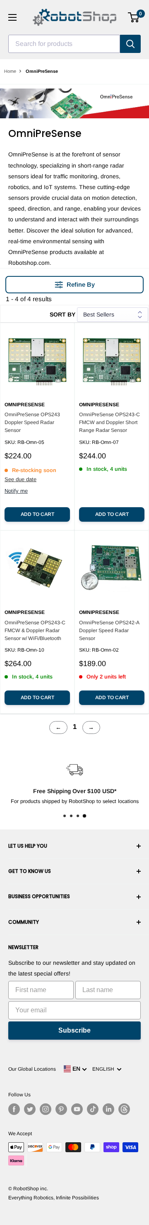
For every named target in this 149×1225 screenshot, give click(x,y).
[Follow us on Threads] (124, 1109)
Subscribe (74, 1030)
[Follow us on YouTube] (77, 1109)
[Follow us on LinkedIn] (108, 1109)
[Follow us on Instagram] (45, 1109)
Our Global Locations (32, 1069)
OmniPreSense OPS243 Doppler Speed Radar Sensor (32, 422)
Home (10, 71)
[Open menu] (12, 17)
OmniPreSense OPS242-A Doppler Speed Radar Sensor (109, 630)
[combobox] (64, 44)
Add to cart (37, 514)
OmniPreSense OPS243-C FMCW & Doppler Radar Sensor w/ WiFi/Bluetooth (35, 630)
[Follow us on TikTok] (93, 1109)
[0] (134, 17)
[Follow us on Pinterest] (61, 1109)
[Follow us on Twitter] (30, 1109)
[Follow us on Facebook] (14, 1109)
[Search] (130, 44)
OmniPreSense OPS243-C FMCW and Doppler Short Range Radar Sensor (109, 422)
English (104, 1069)
